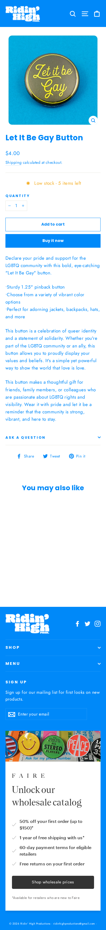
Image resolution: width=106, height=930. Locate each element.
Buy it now (53, 240)
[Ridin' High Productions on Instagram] (98, 623)
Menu (12, 663)
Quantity (17, 196)
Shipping (13, 162)
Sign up (16, 682)
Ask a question (25, 437)
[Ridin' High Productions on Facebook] (77, 623)
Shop (12, 647)
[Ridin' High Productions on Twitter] (88, 623)
